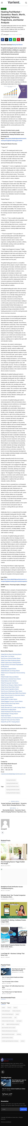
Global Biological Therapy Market (9, 713)
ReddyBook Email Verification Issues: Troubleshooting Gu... (12, 887)
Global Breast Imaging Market (8, 709)
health (3, 1007)
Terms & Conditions (6, 1122)
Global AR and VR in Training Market (10, 721)
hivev (2, 948)
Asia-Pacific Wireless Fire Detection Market (12, 717)
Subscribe (23, 1109)
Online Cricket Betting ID (7, 1014)
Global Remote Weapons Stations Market (11, 685)
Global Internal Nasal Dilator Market (10, 687)
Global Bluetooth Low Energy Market (10, 670)
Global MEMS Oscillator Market (9, 699)
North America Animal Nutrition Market (10, 658)
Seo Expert (19, 1021)
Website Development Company (9, 1031)
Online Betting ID (6, 1011)
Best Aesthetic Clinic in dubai (8, 1027)
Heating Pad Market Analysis (13, 793)
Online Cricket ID (16, 1011)
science (22, 1041)
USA (15, 1017)
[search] (26, 2)
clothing (19, 1034)
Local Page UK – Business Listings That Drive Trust (12, 954)
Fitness (9, 1007)
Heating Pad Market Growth (12, 789)
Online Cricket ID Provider (8, 1021)
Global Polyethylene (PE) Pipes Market (11, 711)
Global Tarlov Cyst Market (7, 656)
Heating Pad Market (17, 44)
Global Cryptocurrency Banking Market (11, 662)
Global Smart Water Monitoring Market (10, 660)
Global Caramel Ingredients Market (10, 689)
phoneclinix (14, 972)
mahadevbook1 (4, 899)
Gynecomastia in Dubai (7, 1037)
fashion (15, 1007)
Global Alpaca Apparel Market (8, 668)
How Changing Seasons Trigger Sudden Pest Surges (13, 862)
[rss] (3, 1072)
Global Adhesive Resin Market (8, 681)
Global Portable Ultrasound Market (9, 676)
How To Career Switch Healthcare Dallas (12, 977)
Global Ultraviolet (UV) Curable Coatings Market (13, 707)
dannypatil (4, 829)
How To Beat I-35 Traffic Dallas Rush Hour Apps (13, 986)
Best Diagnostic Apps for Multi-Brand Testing (18, 969)
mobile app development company (10, 1041)
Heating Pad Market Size (12, 783)
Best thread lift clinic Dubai (8, 1034)
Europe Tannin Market (6, 705)
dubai (17, 1014)
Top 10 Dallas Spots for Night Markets (12, 992)
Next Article (13, 808)
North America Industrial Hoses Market (11, 679)
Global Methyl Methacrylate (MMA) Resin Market (13, 693)
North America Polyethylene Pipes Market (11, 691)
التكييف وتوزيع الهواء (7, 1094)
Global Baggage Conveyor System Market (11, 701)
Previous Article (15, 801)
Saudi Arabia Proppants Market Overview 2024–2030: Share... (13, 946)
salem (3, 1095)
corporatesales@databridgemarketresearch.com (13, 774)
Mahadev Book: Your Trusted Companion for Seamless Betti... (13, 896)
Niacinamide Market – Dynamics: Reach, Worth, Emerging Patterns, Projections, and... (14, 811)
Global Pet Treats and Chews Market (10, 719)
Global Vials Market (6, 715)
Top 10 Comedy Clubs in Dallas (10, 981)
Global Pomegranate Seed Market (9, 683)
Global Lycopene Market (7, 697)
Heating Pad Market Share (12, 786)
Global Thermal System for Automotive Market (12, 695)
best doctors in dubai (7, 1017)
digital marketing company (13, 1024)
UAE (3, 1024)
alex (2, 865)
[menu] (2, 2)
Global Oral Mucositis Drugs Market (10, 703)
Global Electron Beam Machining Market (11, 654)
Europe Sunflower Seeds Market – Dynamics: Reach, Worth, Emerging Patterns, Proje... (14, 804)
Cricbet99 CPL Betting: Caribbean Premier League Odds (13, 921)
